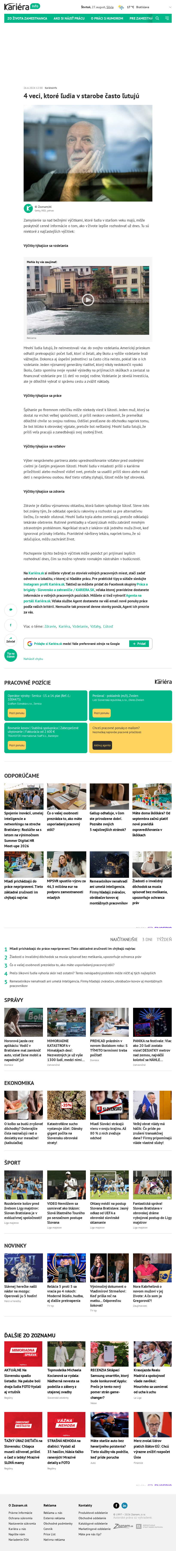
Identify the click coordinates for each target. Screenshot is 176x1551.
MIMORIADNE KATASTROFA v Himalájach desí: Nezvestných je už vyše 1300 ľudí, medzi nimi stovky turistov (65, 1050)
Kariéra (64, 626)
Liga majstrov (11, 1222)
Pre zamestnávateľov (148, 18)
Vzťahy (95, 626)
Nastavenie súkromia (22, 1523)
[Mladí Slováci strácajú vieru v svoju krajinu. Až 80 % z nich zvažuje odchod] (109, 1105)
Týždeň (164, 939)
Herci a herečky (12, 1301)
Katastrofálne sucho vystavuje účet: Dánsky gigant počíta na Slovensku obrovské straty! (64, 1133)
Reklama (50, 1505)
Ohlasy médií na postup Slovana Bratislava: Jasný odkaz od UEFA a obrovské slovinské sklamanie (109, 1213)
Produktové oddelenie (93, 1513)
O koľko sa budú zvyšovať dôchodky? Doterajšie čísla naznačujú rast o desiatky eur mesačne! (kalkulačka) (23, 1133)
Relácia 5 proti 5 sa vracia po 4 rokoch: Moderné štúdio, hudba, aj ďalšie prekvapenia (65, 1293)
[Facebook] (116, 1506)
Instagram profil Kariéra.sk (44, 584)
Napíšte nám (17, 1534)
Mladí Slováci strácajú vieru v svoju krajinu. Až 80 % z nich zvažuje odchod (108, 1130)
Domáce (8, 1064)
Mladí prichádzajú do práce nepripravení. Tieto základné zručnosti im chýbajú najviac (72, 948)
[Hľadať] (157, 18)
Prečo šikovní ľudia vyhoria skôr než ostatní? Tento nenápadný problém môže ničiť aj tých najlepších (83, 973)
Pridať (141, 644)
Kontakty (85, 1505)
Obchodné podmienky (58, 1523)
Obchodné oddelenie (92, 1518)
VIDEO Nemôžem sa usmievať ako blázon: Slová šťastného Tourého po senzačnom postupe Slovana (66, 1213)
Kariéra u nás (17, 1529)
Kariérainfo (51, 87)
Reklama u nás (53, 1513)
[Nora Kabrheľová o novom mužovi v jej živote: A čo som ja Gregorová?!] (152, 1267)
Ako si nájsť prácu (69, 18)
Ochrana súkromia (20, 1518)
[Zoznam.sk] (124, 1527)
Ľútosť (108, 626)
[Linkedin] (124, 1506)
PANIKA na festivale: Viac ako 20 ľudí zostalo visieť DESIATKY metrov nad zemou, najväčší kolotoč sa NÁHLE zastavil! (152, 1050)
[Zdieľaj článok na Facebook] (11, 625)
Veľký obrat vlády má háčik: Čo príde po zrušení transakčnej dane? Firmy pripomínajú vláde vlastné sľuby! (152, 1133)
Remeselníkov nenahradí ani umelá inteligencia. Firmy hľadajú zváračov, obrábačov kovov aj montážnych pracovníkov (86, 983)
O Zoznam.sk (18, 1505)
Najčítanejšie (124, 939)
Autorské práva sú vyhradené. (132, 1517)
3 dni (147, 939)
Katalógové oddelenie (93, 1523)
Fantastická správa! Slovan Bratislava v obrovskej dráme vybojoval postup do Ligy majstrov (152, 1213)
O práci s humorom (107, 18)
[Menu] (167, 18)
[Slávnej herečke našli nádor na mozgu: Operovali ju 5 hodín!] (23, 1267)
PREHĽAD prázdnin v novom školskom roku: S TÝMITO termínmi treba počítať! (108, 1048)
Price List (50, 1534)
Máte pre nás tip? (90, 1534)
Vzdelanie (80, 626)
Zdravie (50, 626)
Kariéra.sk (36, 573)
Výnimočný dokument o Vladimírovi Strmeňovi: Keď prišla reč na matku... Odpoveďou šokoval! (108, 1296)
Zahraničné (53, 1064)
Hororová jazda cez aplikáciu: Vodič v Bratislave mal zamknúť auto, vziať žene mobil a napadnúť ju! (22, 1050)
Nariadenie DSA (19, 1540)
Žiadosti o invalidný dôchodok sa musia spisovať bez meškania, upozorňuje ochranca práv (75, 956)
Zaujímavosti (140, 1305)
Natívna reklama (54, 1540)
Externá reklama (54, 1518)
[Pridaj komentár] (11, 610)
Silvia (110, 7)
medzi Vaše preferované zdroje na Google (77, 644)
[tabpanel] (88, 967)
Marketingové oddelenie (95, 1529)
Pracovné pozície (27, 682)
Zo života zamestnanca (27, 18)
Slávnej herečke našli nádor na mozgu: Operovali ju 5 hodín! (20, 1291)
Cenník (48, 1529)
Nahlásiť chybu (33, 659)
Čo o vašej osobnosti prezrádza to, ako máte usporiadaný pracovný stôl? (62, 965)
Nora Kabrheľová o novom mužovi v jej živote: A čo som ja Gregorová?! (148, 1293)
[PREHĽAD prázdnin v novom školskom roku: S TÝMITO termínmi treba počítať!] (109, 1022)
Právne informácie (20, 1513)
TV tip (50, 1305)
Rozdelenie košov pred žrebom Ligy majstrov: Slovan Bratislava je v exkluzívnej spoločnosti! (23, 1210)
